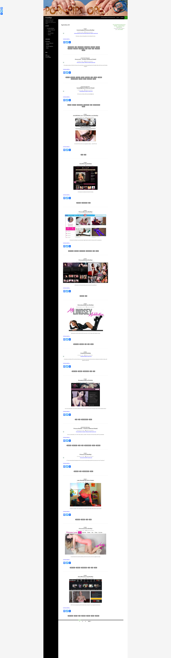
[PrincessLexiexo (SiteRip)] (85, 543)
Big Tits (67, 77)
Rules (118, 17)
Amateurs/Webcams (85, 58)
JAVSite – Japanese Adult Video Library (119, 26)
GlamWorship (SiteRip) (85, 163)
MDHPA (85, 479)
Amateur (69, 445)
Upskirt (97, 615)
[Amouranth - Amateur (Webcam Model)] (85, 62)
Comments (48, 57)
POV (90, 48)
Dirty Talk (76, 344)
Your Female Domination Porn (119, 24)
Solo (84, 106)
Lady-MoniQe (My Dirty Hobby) (85, 480)
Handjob (87, 77)
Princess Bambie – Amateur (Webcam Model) (86, 428)
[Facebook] (1, 8)
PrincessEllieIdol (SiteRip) (85, 260)
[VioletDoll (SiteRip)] (85, 356)
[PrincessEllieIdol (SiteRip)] (85, 273)
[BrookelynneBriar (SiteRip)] (85, 394)
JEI (85, 344)
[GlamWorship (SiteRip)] (85, 178)
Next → (90, 621)
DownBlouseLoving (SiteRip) (85, 576)
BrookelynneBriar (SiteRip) (85, 380)
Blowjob (73, 77)
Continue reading (66, 38)
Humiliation (81, 48)
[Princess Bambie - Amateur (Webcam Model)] (85, 431)
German (83, 519)
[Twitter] (1, 11)
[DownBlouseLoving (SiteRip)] (85, 591)
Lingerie (99, 77)
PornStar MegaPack (49, 46)
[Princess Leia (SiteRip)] (85, 457)
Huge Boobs (80, 104)
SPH (93, 48)
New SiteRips (47, 41)
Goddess (75, 48)
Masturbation (97, 104)
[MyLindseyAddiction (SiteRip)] (85, 319)
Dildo (83, 77)
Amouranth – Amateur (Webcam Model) (85, 59)
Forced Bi (70, 48)
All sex (69, 104)
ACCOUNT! (120, 29)
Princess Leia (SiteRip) (85, 454)
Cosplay (78, 77)
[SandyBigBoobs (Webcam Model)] (85, 91)
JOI (86, 48)
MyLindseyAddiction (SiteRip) (86, 305)
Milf (90, 519)
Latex (95, 77)
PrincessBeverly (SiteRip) (85, 212)
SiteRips (122, 17)
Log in (46, 54)
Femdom (78, 202)
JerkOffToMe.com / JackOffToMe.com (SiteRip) (85, 115)
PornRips (48, 18)
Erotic (75, 615)
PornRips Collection (50, 28)
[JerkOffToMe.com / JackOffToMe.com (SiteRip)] (85, 130)
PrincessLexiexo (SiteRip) (85, 528)
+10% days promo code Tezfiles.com (108, 17)
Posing (88, 615)
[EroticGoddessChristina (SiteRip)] (85, 33)
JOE (82, 154)
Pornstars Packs (50, 33)
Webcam (98, 445)
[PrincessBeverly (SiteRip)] (85, 226)
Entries (47, 55)
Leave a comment (89, 32)
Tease (83, 50)
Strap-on (97, 48)
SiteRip (85, 28)
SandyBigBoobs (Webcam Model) (85, 88)
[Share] (1, 13)
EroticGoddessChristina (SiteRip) (85, 30)
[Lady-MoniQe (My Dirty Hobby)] (85, 494)
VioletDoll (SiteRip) (85, 353)
